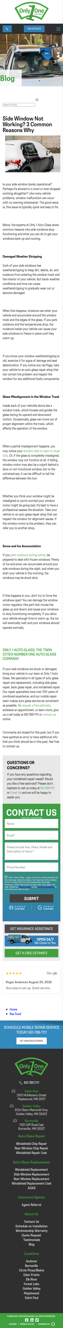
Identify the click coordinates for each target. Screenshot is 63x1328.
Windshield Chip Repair (31, 1143)
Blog (31, 1244)
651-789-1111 (38, 1032)
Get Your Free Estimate (31, 1040)
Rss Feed (15, 1014)
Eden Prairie (31, 1274)
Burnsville (31, 1265)
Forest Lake (31, 1284)
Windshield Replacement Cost (31, 1183)
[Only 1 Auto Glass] (32, 19)
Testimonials (31, 1239)
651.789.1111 (47, 788)
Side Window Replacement (31, 1174)
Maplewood (31, 1293)
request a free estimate (36, 705)
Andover (31, 1261)
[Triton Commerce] (52, 1324)
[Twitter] (37, 1320)
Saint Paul (31, 1297)
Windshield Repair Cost (31, 1152)
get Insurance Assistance (31, 928)
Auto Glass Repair (31, 1135)
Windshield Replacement (31, 1169)
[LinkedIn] (32, 1320)
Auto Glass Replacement (31, 1162)
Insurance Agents (31, 1197)
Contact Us (31, 1221)
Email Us (15, 792)
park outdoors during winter (28, 555)
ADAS (32, 1188)
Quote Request (31, 1235)
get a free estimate (31, 953)
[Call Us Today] (7, 28)
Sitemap (13, 1324)
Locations (31, 1253)
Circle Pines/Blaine (31, 1270)
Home (13, 1009)
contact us (49, 714)
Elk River (31, 1279)
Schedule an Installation (31, 1226)
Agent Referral (31, 1204)
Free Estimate (34, 28)
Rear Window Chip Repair (31, 1148)
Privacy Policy (27, 1324)
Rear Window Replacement (31, 1179)
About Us (31, 1213)
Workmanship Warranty (31, 1230)
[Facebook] (27, 1320)
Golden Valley (31, 1288)
